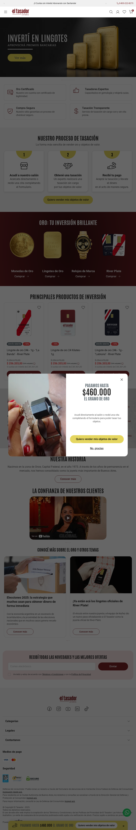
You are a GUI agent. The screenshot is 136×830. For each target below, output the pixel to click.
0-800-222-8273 (126, 3)
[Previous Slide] (4, 3)
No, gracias (96, 448)
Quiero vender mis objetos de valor (97, 439)
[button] (111, 12)
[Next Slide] (105, 3)
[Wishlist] (124, 12)
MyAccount (118, 12)
